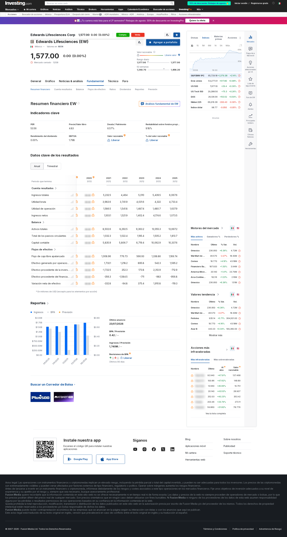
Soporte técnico (232, 452)
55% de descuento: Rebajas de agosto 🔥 (209, 3)
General (36, 81)
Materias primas (218, 37)
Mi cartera (190, 452)
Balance (80, 89)
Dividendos (125, 89)
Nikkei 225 (196, 102)
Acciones (12, 14)
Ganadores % (213, 236)
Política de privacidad (243, 529)
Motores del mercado (205, 228)
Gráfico (50, 81)
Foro (125, 81)
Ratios (113, 89)
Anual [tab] (37, 166)
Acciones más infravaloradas (200, 349)
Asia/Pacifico (162, 14)
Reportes (139, 89)
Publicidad (229, 446)
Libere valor (170, 55)
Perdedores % (231, 236)
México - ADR (128, 14)
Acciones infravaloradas (190, 14)
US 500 (194, 86)
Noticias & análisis (71, 81)
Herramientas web (195, 459)
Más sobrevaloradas (224, 359)
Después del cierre (81, 14)
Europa (150, 14)
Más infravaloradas (200, 359)
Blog (187, 439)
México (48, 14)
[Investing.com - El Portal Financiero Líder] (18, 3)
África (173, 14)
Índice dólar (196, 107)
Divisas (194, 37)
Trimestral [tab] (52, 166)
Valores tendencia (203, 294)
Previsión (152, 89)
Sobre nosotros (232, 439)
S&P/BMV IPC (197, 75)
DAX (193, 97)
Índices (205, 37)
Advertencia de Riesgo (270, 529)
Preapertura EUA (62, 14)
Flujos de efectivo (97, 89)
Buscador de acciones (164, 9)
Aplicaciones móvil (195, 446)
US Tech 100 (197, 91)
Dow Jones (196, 81)
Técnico (113, 81)
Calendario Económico (138, 9)
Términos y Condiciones (215, 529)
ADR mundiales (111, 14)
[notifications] (273, 3)
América (140, 14)
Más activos (197, 236)
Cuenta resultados (63, 89)
